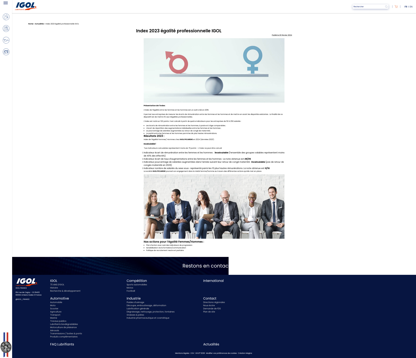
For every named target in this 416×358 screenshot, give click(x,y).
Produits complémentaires (64, 336)
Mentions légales (182, 353)
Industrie (134, 298)
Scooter (54, 308)
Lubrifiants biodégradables (64, 324)
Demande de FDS (212, 308)
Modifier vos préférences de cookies (221, 353)
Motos (130, 287)
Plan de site (209, 311)
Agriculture (55, 311)
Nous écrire (209, 305)
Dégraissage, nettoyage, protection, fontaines (151, 311)
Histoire (54, 287)
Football (131, 290)
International (213, 280)
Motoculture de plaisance (63, 327)
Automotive (59, 298)
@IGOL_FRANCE (22, 299)
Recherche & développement (65, 290)
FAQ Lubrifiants (62, 344)
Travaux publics (58, 321)
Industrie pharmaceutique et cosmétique (148, 317)
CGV (192, 353)
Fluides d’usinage (135, 302)
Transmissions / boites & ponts (66, 333)
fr (406, 6)
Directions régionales (214, 302)
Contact (209, 298)
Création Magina (245, 353)
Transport (55, 314)
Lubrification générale (138, 308)
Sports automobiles (137, 284)
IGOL (53, 280)
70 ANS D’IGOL (57, 284)
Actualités (39, 24)
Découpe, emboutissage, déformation (146, 305)
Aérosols (54, 330)
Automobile (56, 302)
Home (30, 24)
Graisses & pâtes (135, 314)
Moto (53, 305)
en (411, 6)
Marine (53, 317)
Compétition (137, 280)
